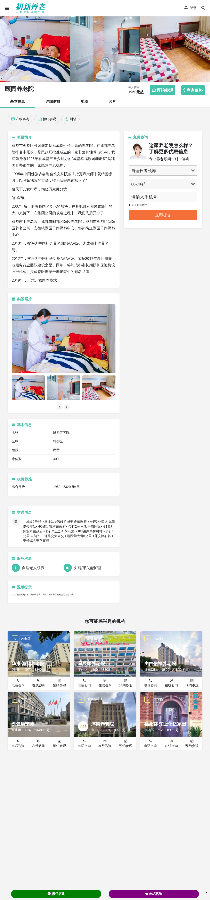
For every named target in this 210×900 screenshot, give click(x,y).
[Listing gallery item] (28, 387)
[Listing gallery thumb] (63, 338)
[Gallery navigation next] (67, 407)
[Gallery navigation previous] (60, 407)
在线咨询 (38, 685)
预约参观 (59, 685)
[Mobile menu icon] (7, 8)
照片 (112, 101)
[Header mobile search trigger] (203, 8)
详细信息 (53, 101)
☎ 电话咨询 (153, 894)
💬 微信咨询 (56, 894)
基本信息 (17, 101)
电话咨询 (18, 685)
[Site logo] (31, 8)
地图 (84, 101)
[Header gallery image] (35, 41)
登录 (193, 8)
